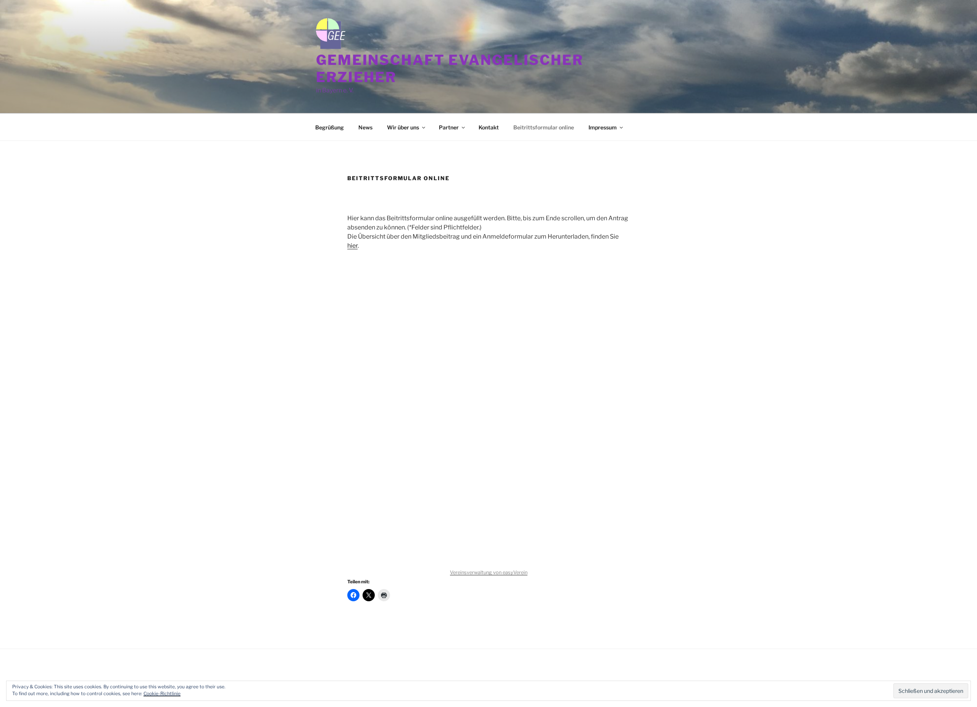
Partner (449, 127)
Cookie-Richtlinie (162, 693)
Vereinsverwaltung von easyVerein (488, 572)
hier (352, 245)
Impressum (602, 127)
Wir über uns (403, 127)
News (365, 127)
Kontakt (489, 127)
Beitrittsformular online (543, 127)
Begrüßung (329, 127)
